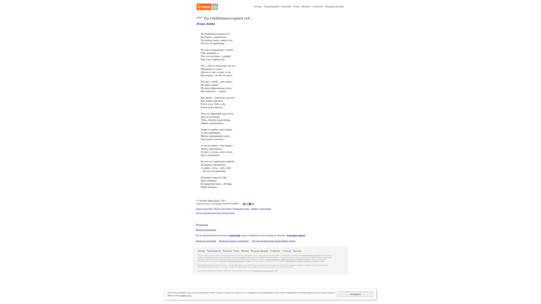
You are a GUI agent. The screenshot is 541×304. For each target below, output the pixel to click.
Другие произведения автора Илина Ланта (215, 213)
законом (243, 257)
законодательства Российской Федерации (295, 259)
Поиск (296, 6)
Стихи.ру (286, 251)
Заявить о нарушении (261, 209)
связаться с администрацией (314, 261)
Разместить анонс (241, 209)
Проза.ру (297, 251)
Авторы (258, 6)
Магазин (305, 6)
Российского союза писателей (263, 271)
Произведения (271, 6)
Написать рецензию (206, 229)
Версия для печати (222, 209)
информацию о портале (294, 261)
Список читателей (204, 209)
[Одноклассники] (247, 204)
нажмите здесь (185, 296)
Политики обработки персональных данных (235, 261)
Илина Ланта (206, 23)
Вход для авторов (334, 6)
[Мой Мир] (250, 204)
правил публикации (273, 259)
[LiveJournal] (252, 204)
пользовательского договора (310, 255)
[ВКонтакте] (244, 204)
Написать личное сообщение (234, 241)
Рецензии (286, 6)
